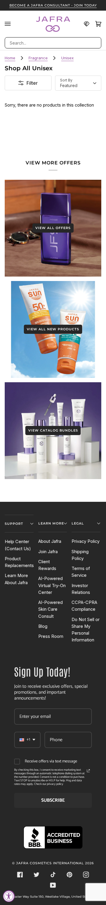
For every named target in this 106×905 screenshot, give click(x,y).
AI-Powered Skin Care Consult (50, 609)
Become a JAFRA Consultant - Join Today (53, 5)
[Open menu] (10, 24)
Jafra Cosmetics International (50, 863)
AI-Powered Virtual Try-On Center (52, 585)
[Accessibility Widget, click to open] (9, 896)
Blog (42, 626)
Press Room (50, 636)
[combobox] (53, 42)
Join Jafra (48, 551)
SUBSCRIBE (53, 800)
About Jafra (49, 541)
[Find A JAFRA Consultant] (84, 24)
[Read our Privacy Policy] (88, 770)
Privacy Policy (86, 541)
